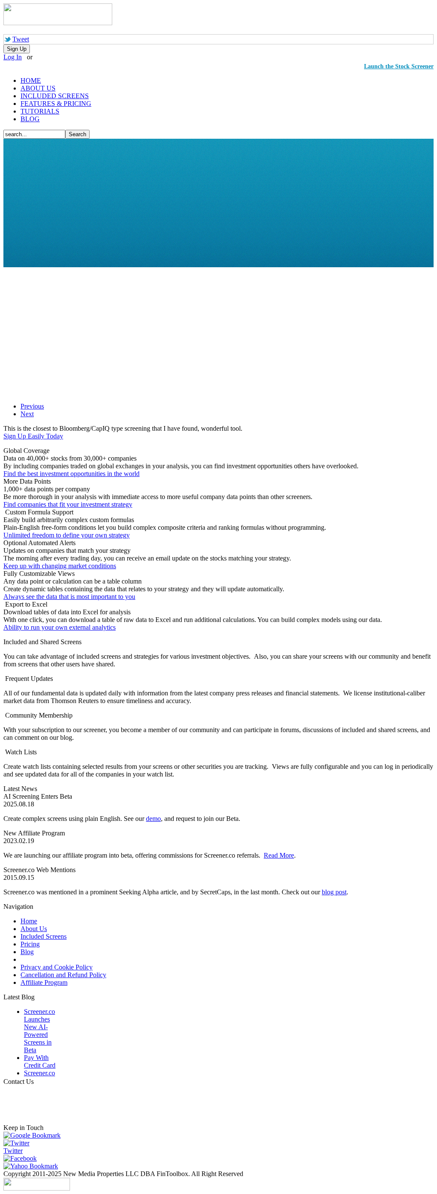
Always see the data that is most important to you (69, 596)
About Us (33, 928)
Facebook (23, 1158)
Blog (27, 951)
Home (28, 921)
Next (27, 413)
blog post (334, 892)
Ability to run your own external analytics (59, 627)
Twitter (13, 1150)
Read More (279, 855)
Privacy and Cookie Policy (56, 967)
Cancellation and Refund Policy (63, 974)
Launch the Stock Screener (399, 66)
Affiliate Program (43, 982)
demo (153, 818)
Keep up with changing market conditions (59, 565)
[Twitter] (16, 1143)
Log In (12, 57)
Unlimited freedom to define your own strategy (66, 535)
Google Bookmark (35, 1135)
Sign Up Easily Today (33, 436)
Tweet (20, 39)
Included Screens (43, 936)
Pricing (30, 944)
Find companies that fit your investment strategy (67, 504)
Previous (32, 406)
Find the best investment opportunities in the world (71, 473)
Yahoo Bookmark (34, 1166)
